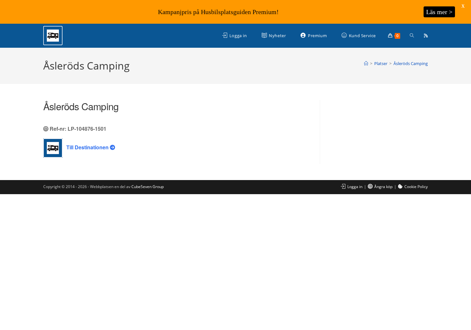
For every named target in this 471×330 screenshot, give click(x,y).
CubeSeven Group (147, 186)
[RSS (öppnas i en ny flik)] (425, 35)
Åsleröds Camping (410, 63)
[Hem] (366, 63)
